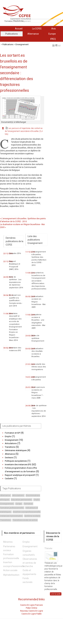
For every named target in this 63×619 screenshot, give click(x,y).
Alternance (33, 33)
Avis (53, 28)
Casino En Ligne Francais (31, 605)
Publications (11, 33)
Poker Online (31, 608)
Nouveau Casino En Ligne (31, 611)
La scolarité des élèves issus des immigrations (39, 367)
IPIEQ (53, 39)
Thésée (48, 548)
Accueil (18, 28)
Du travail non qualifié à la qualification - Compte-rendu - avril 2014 (15, 300)
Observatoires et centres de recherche (30, 563)
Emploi (37, 500)
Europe (52, 33)
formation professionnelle (12, 508)
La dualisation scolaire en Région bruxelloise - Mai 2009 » (22, 225)
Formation (28, 504)
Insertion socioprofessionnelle (26, 512)
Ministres (8, 542)
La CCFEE (37, 28)
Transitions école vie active (25, 520)
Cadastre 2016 (15, 253)
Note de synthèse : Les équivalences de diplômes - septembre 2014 (16, 282)
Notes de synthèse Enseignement (38, 338)
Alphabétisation (11, 575)
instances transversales (11, 516)
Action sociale (10, 570)
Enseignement (22, 44)
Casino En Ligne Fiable (31, 614)
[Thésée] (51, 556)
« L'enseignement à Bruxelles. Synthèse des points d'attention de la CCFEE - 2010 (23, 220)
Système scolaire (32, 516)
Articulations (18, 495)
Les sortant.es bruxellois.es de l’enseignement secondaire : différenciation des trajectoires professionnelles (39, 281)
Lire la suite (56, 594)
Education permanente (21, 500)
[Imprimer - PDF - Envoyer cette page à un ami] (56, 47)
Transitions (5, 520)
